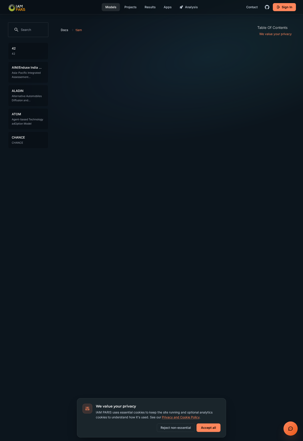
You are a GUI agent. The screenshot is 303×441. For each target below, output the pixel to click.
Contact (252, 7)
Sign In (287, 7)
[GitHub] (267, 7)
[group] (28, 29)
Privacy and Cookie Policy (180, 417)
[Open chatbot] (290, 428)
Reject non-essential (176, 427)
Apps (168, 7)
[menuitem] (278, 34)
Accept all (208, 427)
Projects (130, 7)
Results (150, 7)
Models (110, 7)
